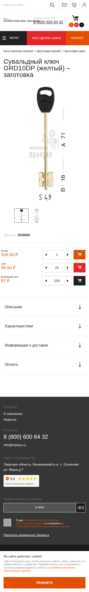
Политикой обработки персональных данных (43, 526)
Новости (10, 419)
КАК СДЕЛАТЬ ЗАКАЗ (46, 38)
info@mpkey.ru (64, 5)
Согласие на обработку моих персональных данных (37, 522)
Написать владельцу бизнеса (26, 535)
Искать (51, 5)
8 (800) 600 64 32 (48, 22)
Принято (44, 583)
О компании (13, 414)
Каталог (77, 38)
